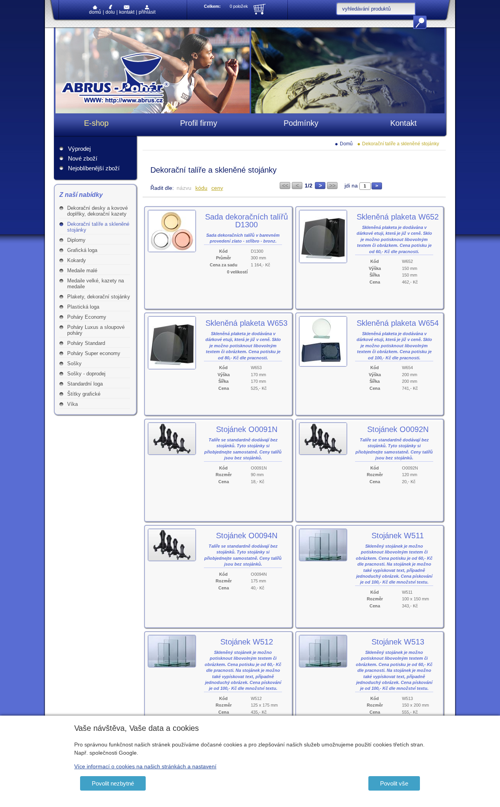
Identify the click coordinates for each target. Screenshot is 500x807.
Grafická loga (82, 250)
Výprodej (79, 148)
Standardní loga (85, 384)
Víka (72, 404)
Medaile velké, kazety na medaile (95, 283)
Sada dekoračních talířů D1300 (246, 220)
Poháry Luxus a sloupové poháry (96, 330)
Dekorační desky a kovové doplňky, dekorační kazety (97, 211)
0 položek (239, 6)
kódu (201, 188)
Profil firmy (198, 123)
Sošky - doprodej (86, 374)
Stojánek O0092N (398, 429)
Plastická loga (83, 307)
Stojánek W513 (397, 641)
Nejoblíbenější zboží (94, 168)
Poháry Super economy (93, 353)
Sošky (74, 363)
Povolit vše (394, 783)
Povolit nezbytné (113, 783)
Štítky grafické (83, 394)
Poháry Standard (86, 343)
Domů (95, 12)
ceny (217, 188)
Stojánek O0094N (246, 535)
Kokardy (76, 260)
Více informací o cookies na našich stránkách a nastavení (145, 766)
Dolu (110, 12)
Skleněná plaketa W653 (246, 323)
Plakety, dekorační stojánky (98, 297)
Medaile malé (82, 270)
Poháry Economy (86, 317)
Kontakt (126, 12)
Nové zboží (82, 158)
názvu (184, 188)
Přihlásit (147, 12)
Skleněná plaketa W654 (398, 323)
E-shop (96, 123)
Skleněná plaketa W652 (398, 216)
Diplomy (76, 240)
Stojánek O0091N (246, 429)
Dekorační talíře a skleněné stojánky (98, 227)
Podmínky (301, 123)
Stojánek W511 (397, 535)
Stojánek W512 (246, 641)
